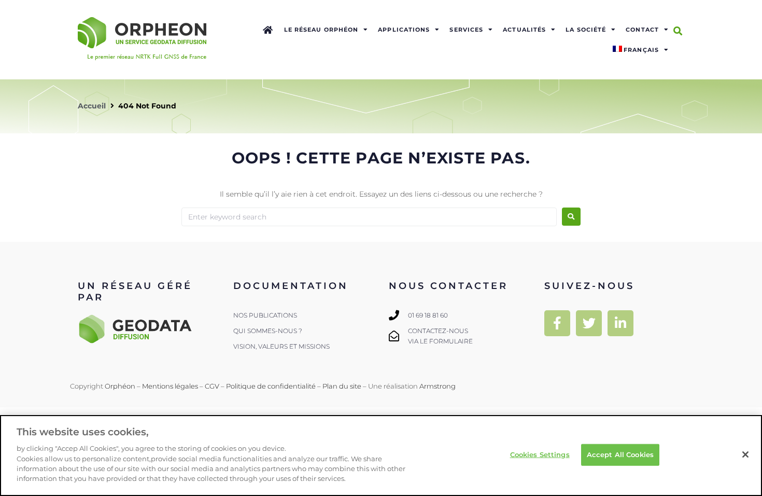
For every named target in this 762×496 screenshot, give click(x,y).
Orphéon (120, 386)
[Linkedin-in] (620, 323)
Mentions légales (170, 386)
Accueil (92, 106)
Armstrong (437, 386)
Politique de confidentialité (271, 386)
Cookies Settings (540, 454)
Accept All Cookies (620, 454)
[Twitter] (589, 323)
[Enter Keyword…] (677, 31)
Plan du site (341, 386)
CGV (212, 386)
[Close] (745, 454)
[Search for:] (369, 217)
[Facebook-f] (557, 323)
